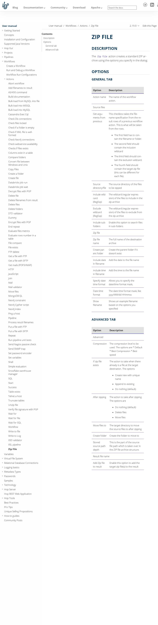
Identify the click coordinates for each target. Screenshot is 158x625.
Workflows (9, 61)
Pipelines (8, 57)
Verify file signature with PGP (23, 409)
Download (79, 7)
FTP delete (13, 252)
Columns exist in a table (20, 152)
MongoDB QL (15, 296)
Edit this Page (150, 25)
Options (47, 42)
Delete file (13, 195)
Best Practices (11, 502)
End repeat (14, 226)
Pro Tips (8, 507)
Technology (10, 485)
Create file (13, 178)
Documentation (33, 7)
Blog (15, 7)
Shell (10, 362)
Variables (9, 454)
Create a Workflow (15, 66)
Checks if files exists (18, 148)
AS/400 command (17, 92)
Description (48, 38)
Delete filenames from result (23, 200)
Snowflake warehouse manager (19, 372)
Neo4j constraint (17, 300)
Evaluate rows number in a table (22, 237)
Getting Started (12, 30)
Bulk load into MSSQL (19, 105)
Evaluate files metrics (19, 231)
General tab (51, 45)
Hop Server (10, 489)
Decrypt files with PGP (19, 191)
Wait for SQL (14, 422)
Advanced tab (52, 49)
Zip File (12, 449)
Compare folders (17, 157)
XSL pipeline (14, 444)
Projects (8, 52)
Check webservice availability (22, 144)
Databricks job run (17, 182)
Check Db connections (19, 118)
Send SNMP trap (16, 348)
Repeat (12, 335)
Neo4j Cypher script (18, 304)
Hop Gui (8, 48)
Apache (95, 7)
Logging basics (11, 467)
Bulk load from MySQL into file (24, 101)
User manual (9, 26)
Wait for (12, 413)
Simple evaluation (17, 366)
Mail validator (15, 287)
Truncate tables (16, 400)
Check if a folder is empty (21, 127)
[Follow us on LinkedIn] (152, 6)
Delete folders (15, 209)
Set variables (14, 357)
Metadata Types (12, 471)
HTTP (11, 269)
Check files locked (17, 123)
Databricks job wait (18, 187)
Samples (8, 480)
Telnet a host (15, 396)
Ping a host (14, 313)
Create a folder (16, 173)
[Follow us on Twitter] (145, 6)
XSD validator (15, 440)
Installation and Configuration (19, 39)
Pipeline (12, 318)
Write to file (14, 431)
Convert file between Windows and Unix (19, 163)
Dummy (12, 217)
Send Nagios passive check (22, 344)
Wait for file (14, 418)
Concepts (9, 35)
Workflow (13, 427)
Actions (10, 79)
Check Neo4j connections (21, 139)
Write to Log (14, 435)
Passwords (9, 476)
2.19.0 (133, 25)
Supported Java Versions (17, 43)
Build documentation (19, 96)
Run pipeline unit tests (19, 340)
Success (12, 387)
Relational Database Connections (21, 463)
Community (58, 7)
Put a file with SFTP (18, 331)
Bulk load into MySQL (19, 110)
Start (10, 383)
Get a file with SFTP (18, 260)
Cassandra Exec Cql (18, 114)
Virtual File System (13, 458)
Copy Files (13, 169)
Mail (10, 282)
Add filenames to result (20, 88)
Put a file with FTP (17, 326)
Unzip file (13, 405)
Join (10, 278)
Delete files (14, 204)
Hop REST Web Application (18, 493)
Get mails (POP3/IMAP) (20, 265)
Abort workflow (16, 83)
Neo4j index (14, 309)
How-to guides (11, 515)
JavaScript (13, 274)
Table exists (14, 391)
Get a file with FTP (17, 256)
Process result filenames (20, 322)
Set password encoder (20, 353)
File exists (13, 247)
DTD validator (15, 213)
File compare (15, 243)
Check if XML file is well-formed (20, 133)
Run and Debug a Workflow (20, 70)
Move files (13, 291)
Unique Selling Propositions (18, 511)
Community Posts (13, 520)
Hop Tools (9, 498)
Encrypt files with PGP (19, 222)
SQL (10, 378)
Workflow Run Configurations (21, 74)
